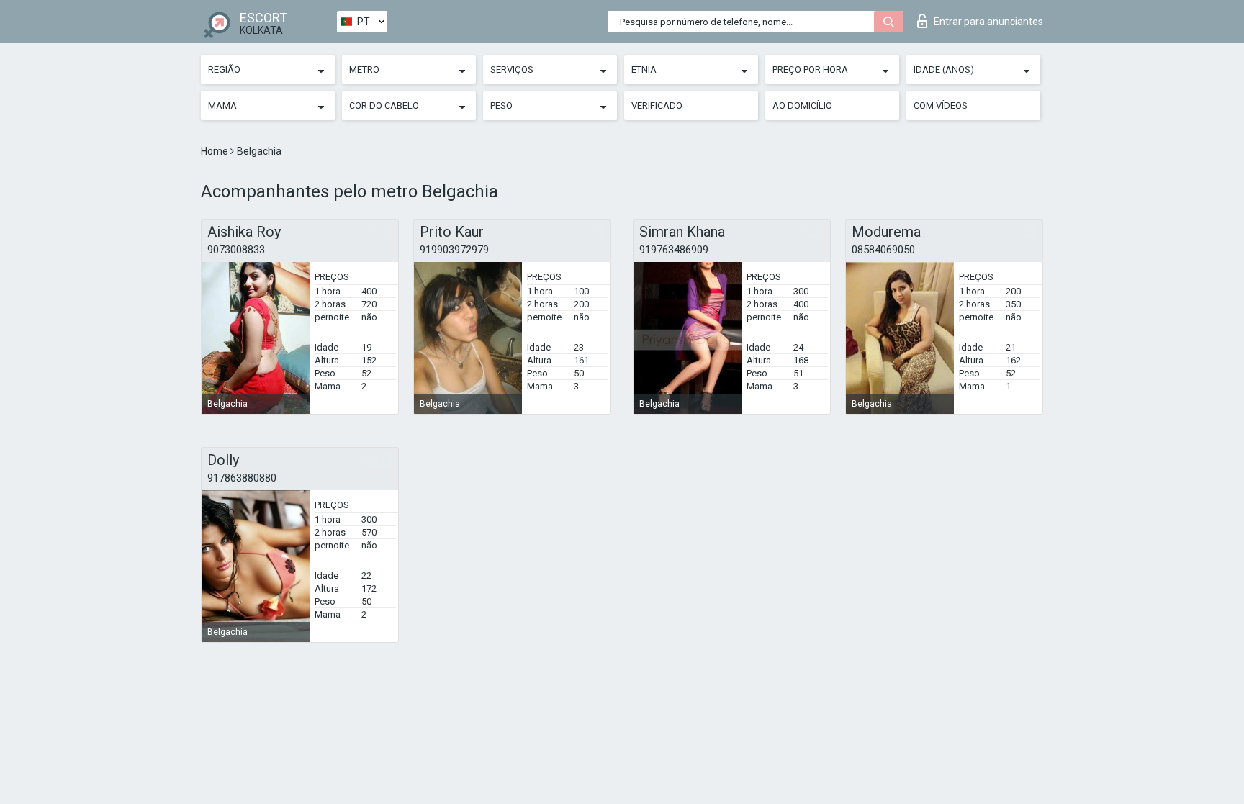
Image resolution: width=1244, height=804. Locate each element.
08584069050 (883, 249)
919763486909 (673, 249)
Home (215, 151)
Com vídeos (941, 105)
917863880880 (241, 477)
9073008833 (236, 249)
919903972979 (454, 249)
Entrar (988, 21)
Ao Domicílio (802, 105)
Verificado (656, 105)
